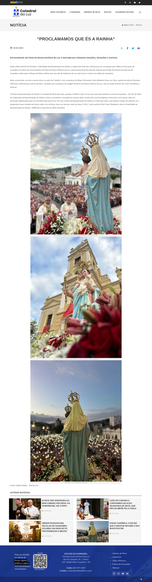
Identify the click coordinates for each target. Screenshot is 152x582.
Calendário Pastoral (124, 12)
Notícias (107, 12)
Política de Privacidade (121, 564)
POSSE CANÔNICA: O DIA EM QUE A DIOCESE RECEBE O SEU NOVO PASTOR (125, 526)
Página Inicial (128, 25)
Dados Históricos (58, 12)
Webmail (115, 568)
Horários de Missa (92, 12)
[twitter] (127, 573)
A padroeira (75, 12)
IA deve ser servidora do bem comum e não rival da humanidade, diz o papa (56, 503)
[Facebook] (114, 573)
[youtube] (123, 573)
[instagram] (118, 573)
